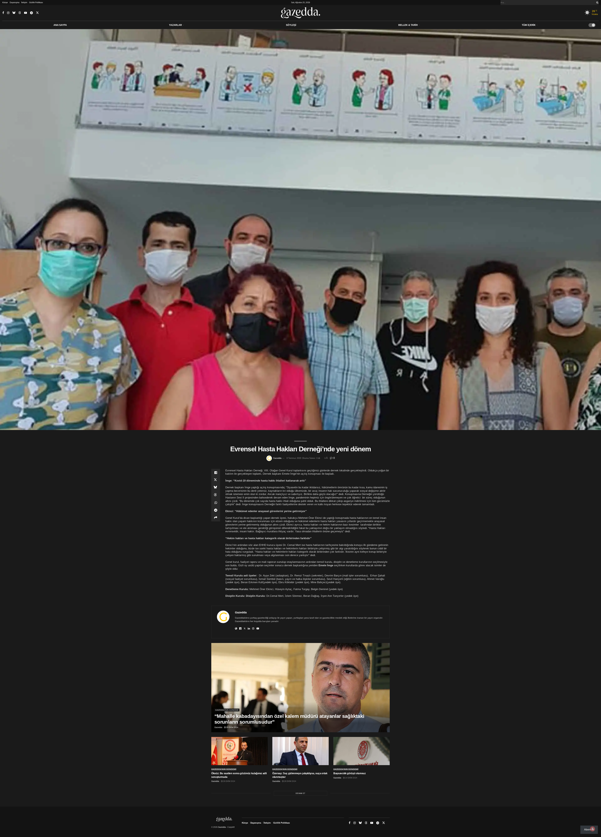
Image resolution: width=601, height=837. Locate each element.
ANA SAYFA (60, 25)
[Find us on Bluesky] (14, 13)
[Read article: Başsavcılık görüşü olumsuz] (361, 751)
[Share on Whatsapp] (215, 502)
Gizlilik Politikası (36, 2)
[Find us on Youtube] (25, 13)
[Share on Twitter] (215, 480)
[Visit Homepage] (300, 13)
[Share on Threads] (215, 495)
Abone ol (589, 829)
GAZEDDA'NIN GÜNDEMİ (227, 710)
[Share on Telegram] (215, 510)
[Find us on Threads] (19, 13)
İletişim (24, 2)
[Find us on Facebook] (3, 13)
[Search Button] (597, 2)
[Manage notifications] (592, 828)
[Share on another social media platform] (215, 517)
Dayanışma (14, 2)
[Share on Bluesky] (215, 487)
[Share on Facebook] (215, 472)
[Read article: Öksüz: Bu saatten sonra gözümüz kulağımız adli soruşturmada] (239, 751)
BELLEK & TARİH (408, 25)
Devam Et (300, 793)
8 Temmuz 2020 (294, 458)
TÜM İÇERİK (529, 25)
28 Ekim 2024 (232, 727)
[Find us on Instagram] (8, 13)
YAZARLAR (175, 25)
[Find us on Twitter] (37, 13)
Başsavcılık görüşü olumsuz (349, 773)
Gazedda (277, 458)
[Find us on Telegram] (31, 13)
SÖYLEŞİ (291, 25)
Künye (5, 2)
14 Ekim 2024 (351, 778)
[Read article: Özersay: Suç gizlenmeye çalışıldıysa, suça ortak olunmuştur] (300, 751)
